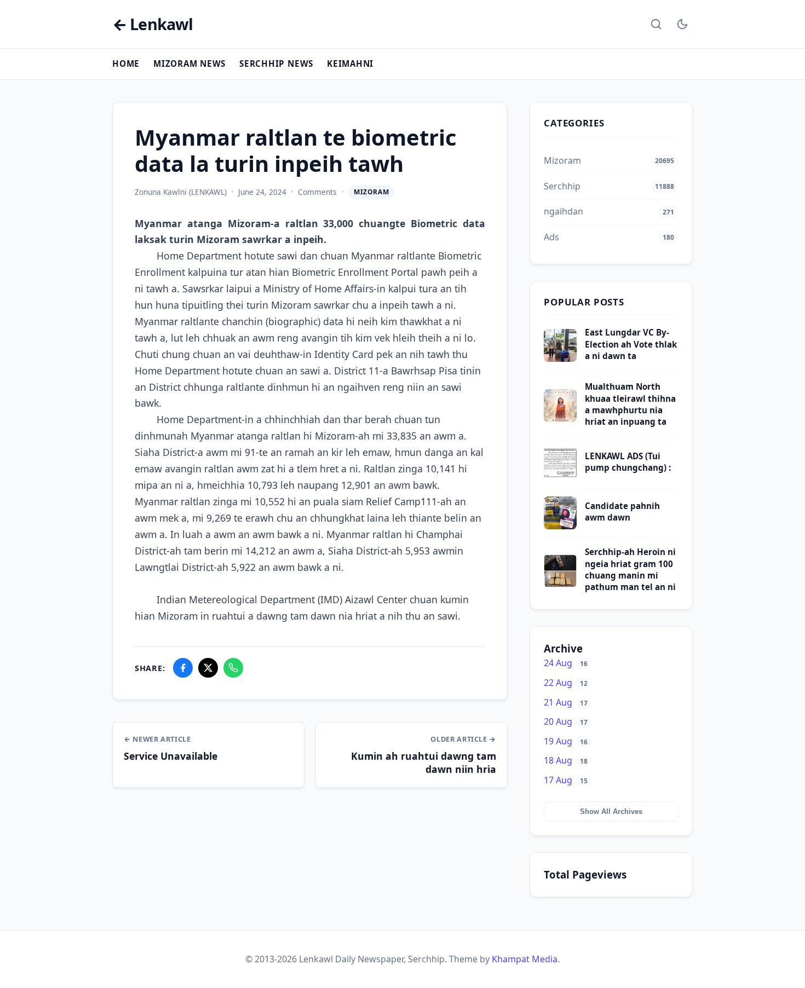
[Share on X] (208, 668)
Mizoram (371, 192)
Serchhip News (276, 63)
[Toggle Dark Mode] (682, 24)
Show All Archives (611, 811)
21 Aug (566, 702)
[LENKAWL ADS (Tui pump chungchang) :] (560, 476)
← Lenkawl (152, 24)
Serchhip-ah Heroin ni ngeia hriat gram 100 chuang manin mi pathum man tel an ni (630, 569)
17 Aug (566, 780)
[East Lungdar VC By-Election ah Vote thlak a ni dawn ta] (560, 359)
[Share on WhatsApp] (233, 668)
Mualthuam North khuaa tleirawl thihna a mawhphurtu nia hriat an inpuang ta (630, 404)
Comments (317, 192)
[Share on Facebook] (183, 668)
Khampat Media (524, 959)
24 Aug (566, 663)
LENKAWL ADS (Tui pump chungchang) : (628, 461)
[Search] (656, 24)
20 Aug (566, 721)
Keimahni (350, 63)
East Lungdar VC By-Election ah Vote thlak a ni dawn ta (631, 344)
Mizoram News (189, 63)
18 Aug (566, 760)
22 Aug (566, 683)
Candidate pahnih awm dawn (622, 511)
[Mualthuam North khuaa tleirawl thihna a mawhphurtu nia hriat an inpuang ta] (560, 419)
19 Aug (566, 741)
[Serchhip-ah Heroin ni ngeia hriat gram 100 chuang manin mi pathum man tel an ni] (560, 584)
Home (126, 63)
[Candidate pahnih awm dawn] (560, 526)
